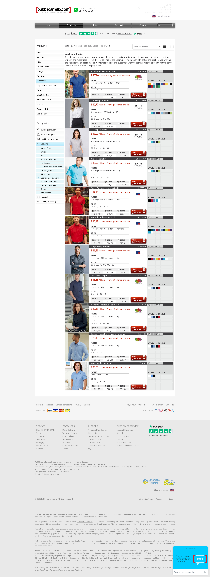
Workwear (78, 46)
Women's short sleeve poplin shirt (105, 188)
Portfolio (119, 25)
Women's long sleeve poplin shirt (105, 304)
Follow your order (155, 404)
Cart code (170, 404)
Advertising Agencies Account (150, 499)
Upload (141, 404)
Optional (39, 449)
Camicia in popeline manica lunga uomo (108, 334)
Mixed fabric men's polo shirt (103, 71)
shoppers (52, 531)
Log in (172, 499)
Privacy (78, 404)
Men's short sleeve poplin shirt (104, 217)
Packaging (40, 442)
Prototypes (40, 436)
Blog (89, 449)
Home (47, 25)
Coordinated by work (101, 46)
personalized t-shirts (84, 521)
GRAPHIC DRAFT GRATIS (45, 430)
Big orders (40, 439)
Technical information (96, 445)
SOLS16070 (141, 129)
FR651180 (142, 334)
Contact (143, 25)
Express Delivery (42, 445)
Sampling (40, 433)
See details (155, 71)
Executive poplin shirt (100, 100)
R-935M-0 (142, 217)
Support (49, 404)
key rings (171, 529)
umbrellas (39, 531)
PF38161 (142, 363)
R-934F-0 (142, 246)
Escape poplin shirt (99, 129)
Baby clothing (68, 436)
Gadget (65, 449)
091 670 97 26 (86, 10)
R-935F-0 (142, 188)
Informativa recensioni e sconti (129, 445)
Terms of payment (95, 439)
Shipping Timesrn (95, 433)
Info (95, 25)
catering (87, 46)
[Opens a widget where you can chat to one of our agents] (190, 560)
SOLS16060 (141, 100)
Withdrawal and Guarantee (98, 430)
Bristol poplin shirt (98, 159)
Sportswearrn (67, 439)
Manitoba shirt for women (102, 363)
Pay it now (131, 404)
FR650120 (142, 304)
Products (71, 25)
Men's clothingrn (69, 430)
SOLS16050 (141, 159)
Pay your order (123, 436)
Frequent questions (125, 430)
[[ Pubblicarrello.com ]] (53, 11)
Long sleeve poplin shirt (101, 246)
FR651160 (142, 275)
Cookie (87, 404)
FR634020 (142, 71)
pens (46, 531)
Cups (165, 529)
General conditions (63, 404)
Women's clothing (69, 433)
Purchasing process (95, 442)
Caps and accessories (71, 445)
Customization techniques (98, 436)
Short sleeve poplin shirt (101, 275)
